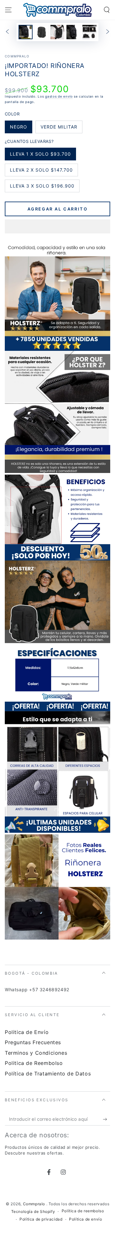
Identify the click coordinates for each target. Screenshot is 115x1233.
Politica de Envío (27, 1032)
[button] (57, 226)
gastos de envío (59, 96)
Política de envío (85, 1219)
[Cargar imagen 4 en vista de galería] (73, 32)
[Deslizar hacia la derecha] (108, 32)
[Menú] (8, 9)
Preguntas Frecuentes (33, 1042)
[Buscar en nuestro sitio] (106, 9)
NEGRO (21, 128)
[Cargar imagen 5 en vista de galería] (89, 32)
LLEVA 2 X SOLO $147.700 (41, 171)
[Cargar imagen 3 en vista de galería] (57, 32)
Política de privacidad (40, 1219)
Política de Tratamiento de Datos (48, 1073)
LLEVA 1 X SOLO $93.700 (40, 155)
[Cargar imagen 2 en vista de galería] (41, 32)
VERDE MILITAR (58, 128)
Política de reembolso (83, 1210)
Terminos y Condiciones (36, 1053)
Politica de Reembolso (34, 1063)
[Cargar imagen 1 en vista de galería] (26, 32)
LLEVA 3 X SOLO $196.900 (42, 187)
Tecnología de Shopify (33, 1211)
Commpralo (17, 56)
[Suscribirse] (106, 1119)
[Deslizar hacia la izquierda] (7, 32)
